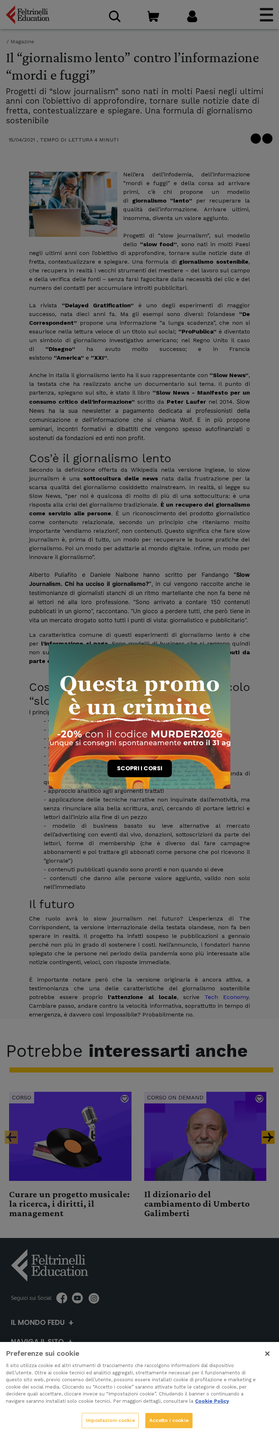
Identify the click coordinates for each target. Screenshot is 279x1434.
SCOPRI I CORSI (139, 768)
